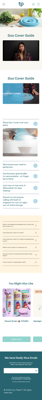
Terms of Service (17, 378)
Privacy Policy (27, 378)
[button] (4, 4)
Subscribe (36, 370)
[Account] (33, 4)
